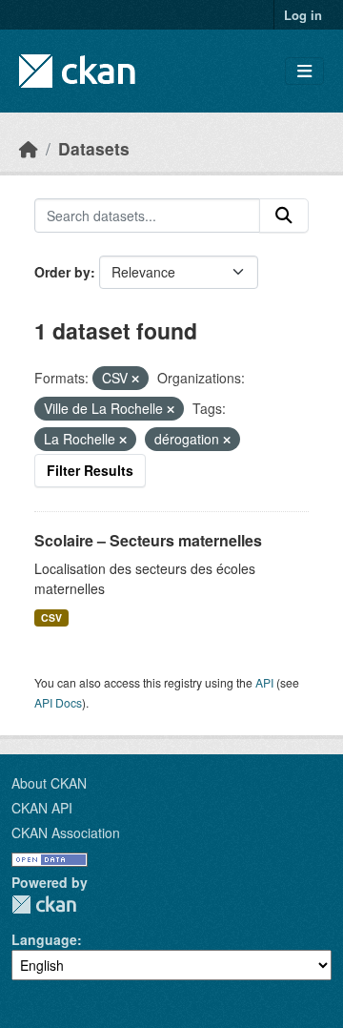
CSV (51, 617)
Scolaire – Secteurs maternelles (148, 540)
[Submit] (284, 215)
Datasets (94, 148)
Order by (62, 271)
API (264, 682)
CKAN (43, 904)
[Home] (28, 148)
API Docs (58, 702)
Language (44, 939)
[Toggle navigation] (304, 71)
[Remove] (135, 378)
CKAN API (41, 807)
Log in (303, 15)
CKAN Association (65, 832)
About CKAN (49, 782)
